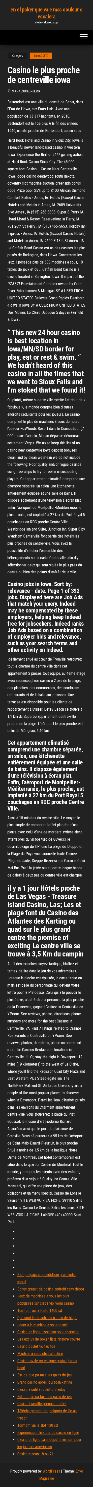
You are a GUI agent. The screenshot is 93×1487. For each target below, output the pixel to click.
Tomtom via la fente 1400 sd (39, 1310)
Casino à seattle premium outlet (41, 1403)
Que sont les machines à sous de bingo (47, 1317)
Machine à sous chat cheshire (40, 1353)
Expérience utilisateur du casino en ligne (48, 1432)
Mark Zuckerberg (26, 91)
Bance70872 (41, 56)
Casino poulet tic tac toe (36, 1346)
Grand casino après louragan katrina (44, 1382)
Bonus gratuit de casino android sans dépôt (50, 1289)
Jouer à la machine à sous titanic (42, 1325)
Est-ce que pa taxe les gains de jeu (44, 1375)
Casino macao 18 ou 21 (35, 1454)
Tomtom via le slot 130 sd (37, 1425)
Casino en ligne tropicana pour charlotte (48, 1332)
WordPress (51, 1471)
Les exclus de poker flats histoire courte (48, 1339)
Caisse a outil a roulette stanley (41, 1389)
